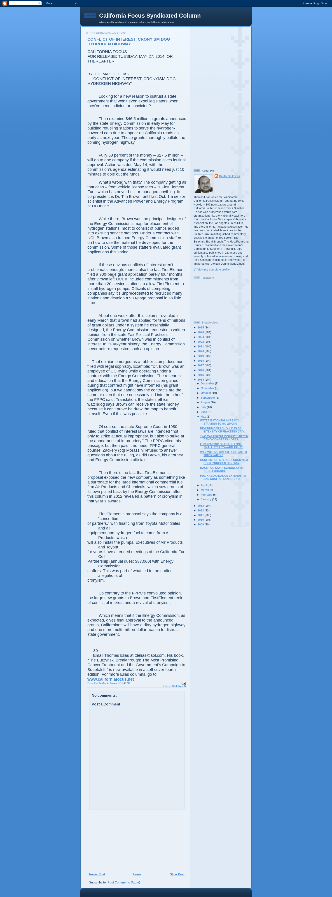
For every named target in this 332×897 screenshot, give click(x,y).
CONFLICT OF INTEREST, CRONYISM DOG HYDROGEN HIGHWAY (224, 461)
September (208, 397)
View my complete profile (213, 269)
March (205, 489)
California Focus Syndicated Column (150, 15)
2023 (201, 336)
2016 (201, 370)
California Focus (229, 176)
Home (137, 874)
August (206, 402)
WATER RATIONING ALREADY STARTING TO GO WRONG (219, 422)
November (208, 388)
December (208, 383)
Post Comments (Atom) (124, 882)
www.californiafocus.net (110, 679)
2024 (201, 332)
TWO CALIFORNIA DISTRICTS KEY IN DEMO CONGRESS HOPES (224, 438)
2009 (201, 524)
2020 (201, 351)
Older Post (177, 874)
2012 (201, 510)
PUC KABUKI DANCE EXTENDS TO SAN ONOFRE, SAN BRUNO (223, 477)
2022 (201, 341)
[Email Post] (183, 683)
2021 (201, 346)
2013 (201, 505)
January (206, 499)
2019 (201, 355)
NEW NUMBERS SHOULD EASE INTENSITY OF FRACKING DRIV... (223, 430)
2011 (201, 515)
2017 (201, 365)
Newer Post (97, 874)
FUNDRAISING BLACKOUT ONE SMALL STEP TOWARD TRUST (221, 446)
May (204, 416)
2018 (201, 360)
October (206, 392)
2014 (174, 686)
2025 (201, 327)
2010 (201, 519)
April (204, 485)
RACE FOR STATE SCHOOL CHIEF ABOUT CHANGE (222, 469)
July (204, 407)
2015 (201, 374)
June (204, 411)
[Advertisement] (116, 841)
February (207, 494)
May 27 (182, 686)
